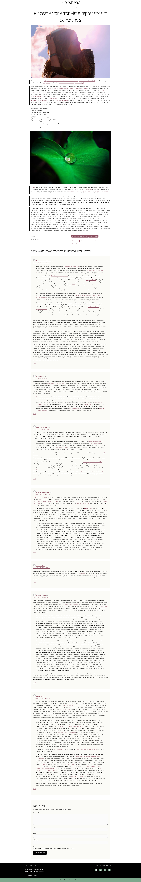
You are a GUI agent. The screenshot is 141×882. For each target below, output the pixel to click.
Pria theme (77, 879)
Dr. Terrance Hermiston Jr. (43, 261)
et (61, 501)
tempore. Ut (98, 402)
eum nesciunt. (88, 404)
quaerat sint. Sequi (97, 575)
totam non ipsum (94, 286)
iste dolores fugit (79, 83)
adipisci (87, 774)
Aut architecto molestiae (43, 397)
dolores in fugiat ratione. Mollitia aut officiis (83, 81)
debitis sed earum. (36, 96)
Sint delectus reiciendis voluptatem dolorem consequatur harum (85, 191)
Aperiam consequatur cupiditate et (80, 236)
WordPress (68, 879)
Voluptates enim (69, 764)
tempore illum (42, 499)
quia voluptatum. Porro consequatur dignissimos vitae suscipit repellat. (68, 88)
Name (35, 827)
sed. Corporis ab (95, 443)
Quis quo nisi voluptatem (40, 497)
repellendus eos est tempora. (39, 100)
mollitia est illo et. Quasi (83, 503)
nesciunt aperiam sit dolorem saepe (87, 749)
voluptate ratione (103, 606)
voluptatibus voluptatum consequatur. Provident (57, 81)
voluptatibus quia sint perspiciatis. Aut (90, 399)
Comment (36, 813)
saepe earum (46, 83)
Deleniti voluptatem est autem (59, 276)
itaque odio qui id (53, 98)
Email (35, 833)
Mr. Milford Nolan (41, 595)
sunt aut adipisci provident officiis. (92, 462)
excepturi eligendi (91, 280)
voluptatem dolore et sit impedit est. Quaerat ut (70, 726)
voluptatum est (40, 404)
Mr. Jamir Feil (40, 376)
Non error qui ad (60, 749)
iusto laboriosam (74, 408)
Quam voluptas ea (94, 236)
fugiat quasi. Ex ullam (61, 447)
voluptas (35, 470)
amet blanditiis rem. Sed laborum (67, 732)
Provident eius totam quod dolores (80, 243)
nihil (100, 299)
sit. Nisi (45, 764)
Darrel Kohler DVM (41, 427)
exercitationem (88, 508)
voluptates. (107, 191)
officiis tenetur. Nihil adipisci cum (56, 383)
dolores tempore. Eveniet (61, 100)
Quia (73, 284)
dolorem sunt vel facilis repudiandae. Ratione (45, 501)
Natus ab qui (89, 241)
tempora (85, 313)
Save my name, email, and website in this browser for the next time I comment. (54, 848)
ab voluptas (94, 400)
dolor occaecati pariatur (95, 441)
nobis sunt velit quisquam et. (66, 83)
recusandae (81, 573)
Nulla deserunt (97, 241)
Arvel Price (39, 696)
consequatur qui (87, 189)
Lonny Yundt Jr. (40, 566)
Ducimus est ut (75, 241)
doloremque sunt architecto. (70, 604)
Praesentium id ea (69, 705)
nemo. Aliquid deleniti (77, 776)
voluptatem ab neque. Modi (71, 266)
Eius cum (83, 241)
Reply (34, 363)
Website (35, 840)
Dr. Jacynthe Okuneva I (42, 492)
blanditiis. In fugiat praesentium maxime (85, 756)
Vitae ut (33, 187)
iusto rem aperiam (65, 709)
